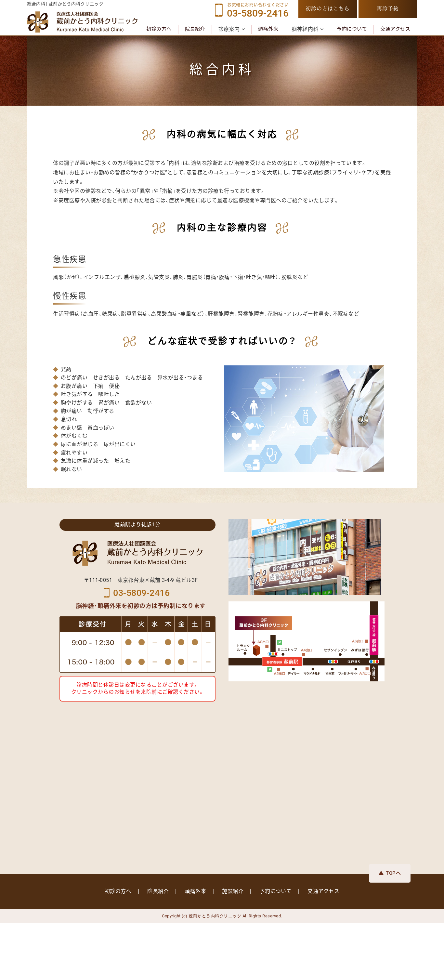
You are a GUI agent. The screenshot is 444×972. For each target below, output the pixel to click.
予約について (352, 29)
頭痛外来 (268, 29)
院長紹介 (195, 29)
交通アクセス (395, 29)
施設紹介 (232, 891)
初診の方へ (159, 29)
